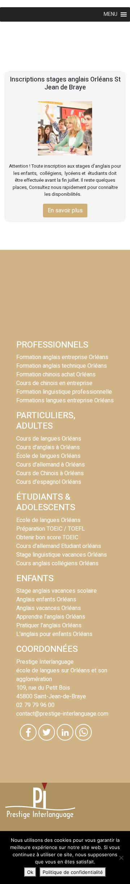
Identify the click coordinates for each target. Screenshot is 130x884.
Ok (30, 872)
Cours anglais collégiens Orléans (57, 563)
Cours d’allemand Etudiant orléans (58, 546)
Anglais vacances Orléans (48, 608)
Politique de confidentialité (73, 872)
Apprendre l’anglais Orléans (50, 617)
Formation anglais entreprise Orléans (62, 357)
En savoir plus (65, 210)
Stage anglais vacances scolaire (56, 591)
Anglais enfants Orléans (46, 599)
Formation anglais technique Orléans (61, 366)
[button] (110, 14)
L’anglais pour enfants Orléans (54, 634)
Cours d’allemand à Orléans (50, 464)
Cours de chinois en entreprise (54, 383)
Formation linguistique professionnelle (64, 392)
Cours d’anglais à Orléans (48, 447)
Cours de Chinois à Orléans (50, 473)
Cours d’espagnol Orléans (48, 482)
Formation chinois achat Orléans (56, 374)
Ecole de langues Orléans (48, 520)
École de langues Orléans (48, 456)
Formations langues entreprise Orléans (65, 400)
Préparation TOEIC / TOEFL (50, 529)
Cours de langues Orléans (48, 438)
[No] (121, 857)
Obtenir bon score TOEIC (47, 537)
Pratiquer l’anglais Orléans (49, 625)
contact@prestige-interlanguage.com (62, 714)
